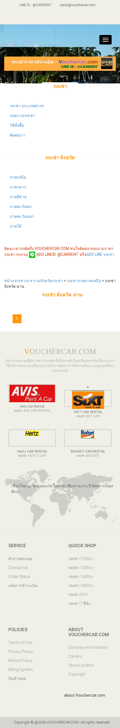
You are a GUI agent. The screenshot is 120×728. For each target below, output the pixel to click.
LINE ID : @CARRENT (35, 5)
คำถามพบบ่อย (20, 558)
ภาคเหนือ (18, 177)
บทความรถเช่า (22, 115)
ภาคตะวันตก (21, 206)
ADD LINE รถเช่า (100, 254)
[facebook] (46, 18)
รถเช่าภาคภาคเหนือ (84, 280)
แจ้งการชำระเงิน (22, 585)
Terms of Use (20, 642)
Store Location (81, 665)
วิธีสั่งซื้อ (17, 125)
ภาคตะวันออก (21, 216)
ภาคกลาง (18, 187)
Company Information (87, 647)
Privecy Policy (20, 651)
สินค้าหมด (17, 678)
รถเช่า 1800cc (80, 585)
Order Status (19, 576)
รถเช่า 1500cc (80, 567)
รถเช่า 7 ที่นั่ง (79, 603)
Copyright (76, 674)
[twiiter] (55, 18)
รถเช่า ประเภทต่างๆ (27, 106)
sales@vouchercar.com (77, 5)
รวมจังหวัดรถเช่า (48, 280)
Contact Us (18, 567)
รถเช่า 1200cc (80, 558)
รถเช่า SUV (78, 594)
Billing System (20, 669)
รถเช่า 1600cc (80, 576)
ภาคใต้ (15, 226)
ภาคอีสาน (18, 197)
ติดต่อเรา (17, 135)
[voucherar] (65, 18)
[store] (74, 18)
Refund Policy (20, 660)
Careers (75, 656)
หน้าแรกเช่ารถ (17, 280)
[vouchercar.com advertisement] (60, 63)
